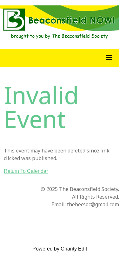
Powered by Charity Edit (59, 248)
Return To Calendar (26, 171)
